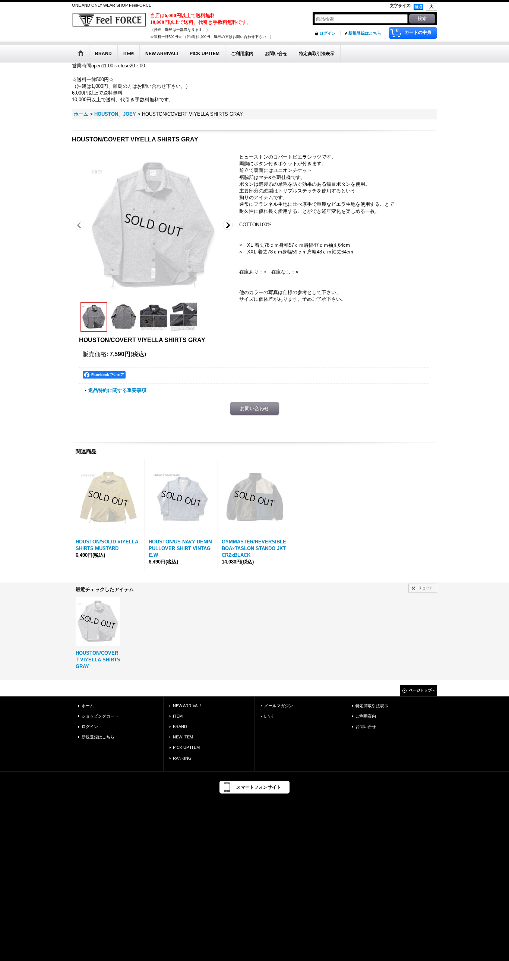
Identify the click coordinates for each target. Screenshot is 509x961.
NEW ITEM (183, 737)
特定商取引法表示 (371, 705)
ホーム (88, 705)
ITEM (178, 716)
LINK (268, 716)
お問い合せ (365, 726)
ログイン (327, 33)
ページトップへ (422, 690)
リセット (425, 588)
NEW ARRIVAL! (187, 705)
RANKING (182, 758)
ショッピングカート (100, 716)
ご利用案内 (365, 716)
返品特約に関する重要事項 (117, 390)
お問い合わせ (254, 408)
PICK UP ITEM (186, 747)
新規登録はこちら (364, 33)
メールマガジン (278, 705)
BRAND (180, 726)
